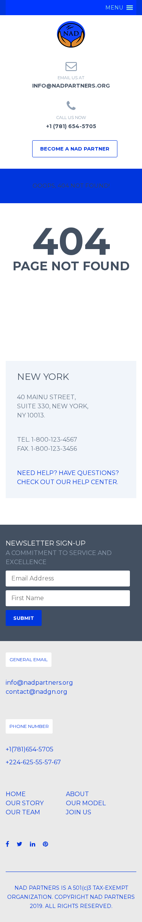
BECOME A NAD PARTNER (74, 149)
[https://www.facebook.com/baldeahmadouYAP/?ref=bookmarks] (7, 844)
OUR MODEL (86, 803)
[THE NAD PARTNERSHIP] (71, 34)
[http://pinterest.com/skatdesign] (45, 844)
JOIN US (78, 812)
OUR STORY (25, 803)
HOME (16, 794)
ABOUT (77, 794)
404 (71, 241)
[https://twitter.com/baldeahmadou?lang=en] (19, 844)
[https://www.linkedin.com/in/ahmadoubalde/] (32, 844)
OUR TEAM (23, 812)
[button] (114, 7)
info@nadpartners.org (71, 85)
